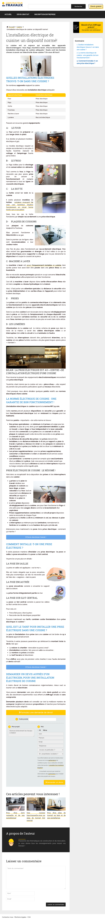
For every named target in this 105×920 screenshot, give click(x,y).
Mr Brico (22, 838)
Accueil (8, 14)
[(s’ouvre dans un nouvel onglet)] (44, 265)
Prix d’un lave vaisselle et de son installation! (15, 815)
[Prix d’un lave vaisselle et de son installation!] (15, 804)
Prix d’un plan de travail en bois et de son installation (56, 815)
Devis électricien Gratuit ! (36, 537)
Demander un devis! (55, 782)
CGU (29, 917)
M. (40, 730)
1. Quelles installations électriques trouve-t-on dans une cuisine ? (88, 47)
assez (29, 265)
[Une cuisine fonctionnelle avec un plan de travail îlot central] (36, 804)
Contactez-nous (7, 917)
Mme (45, 730)
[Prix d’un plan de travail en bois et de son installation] (56, 804)
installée (48, 265)
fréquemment (38, 265)
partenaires (52, 760)
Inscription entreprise (44, 14)
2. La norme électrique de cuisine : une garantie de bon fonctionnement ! (87, 55)
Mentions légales (20, 917)
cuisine (58, 265)
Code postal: (23, 719)
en (53, 265)
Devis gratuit (95, 6)
